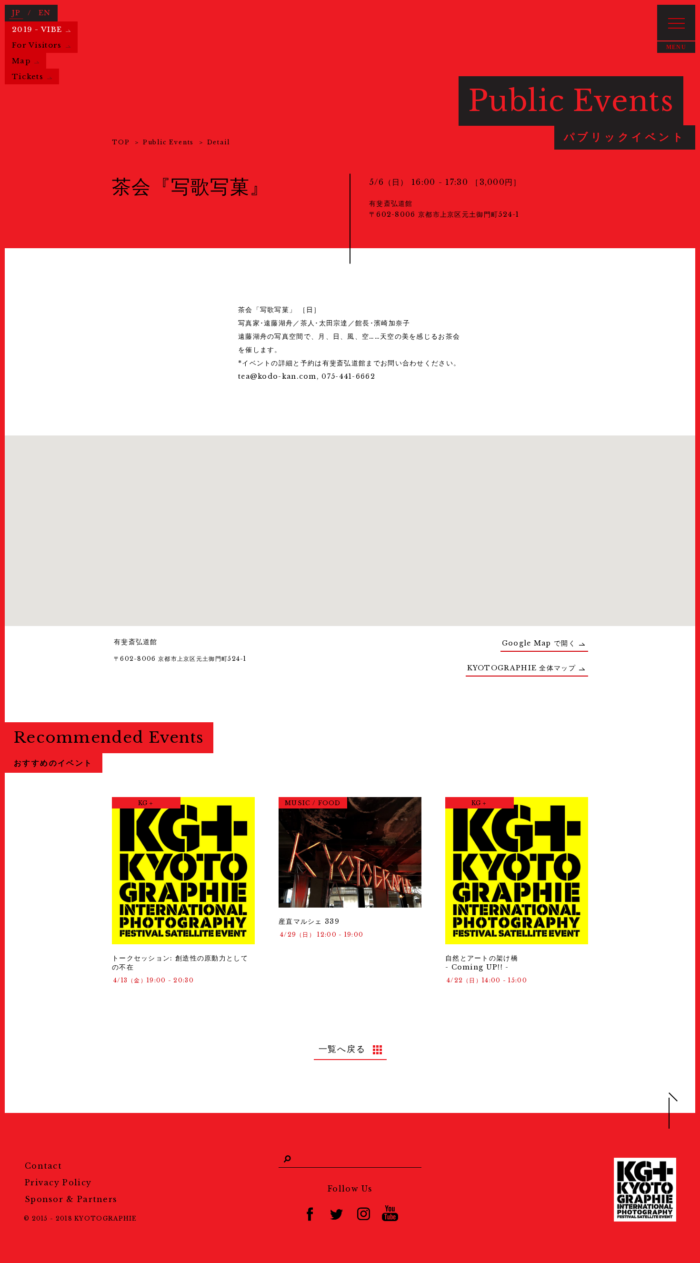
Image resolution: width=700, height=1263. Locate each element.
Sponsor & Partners (71, 1199)
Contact (43, 1166)
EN (45, 13)
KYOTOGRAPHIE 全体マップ (521, 668)
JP (16, 13)
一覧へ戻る (342, 1049)
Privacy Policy (58, 1182)
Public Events (168, 142)
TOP (121, 142)
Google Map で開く (539, 643)
